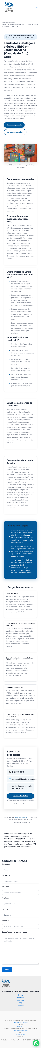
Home (20, 995)
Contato (20, 1005)
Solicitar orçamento (14, 125)
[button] (36, 1043)
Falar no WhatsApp (20, 796)
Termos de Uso (20, 1026)
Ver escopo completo (15, 132)
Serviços (20, 1000)
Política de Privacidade (20, 1022)
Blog (20, 1003)
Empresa (20, 997)
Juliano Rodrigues (21, 817)
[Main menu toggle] (36, 7)
